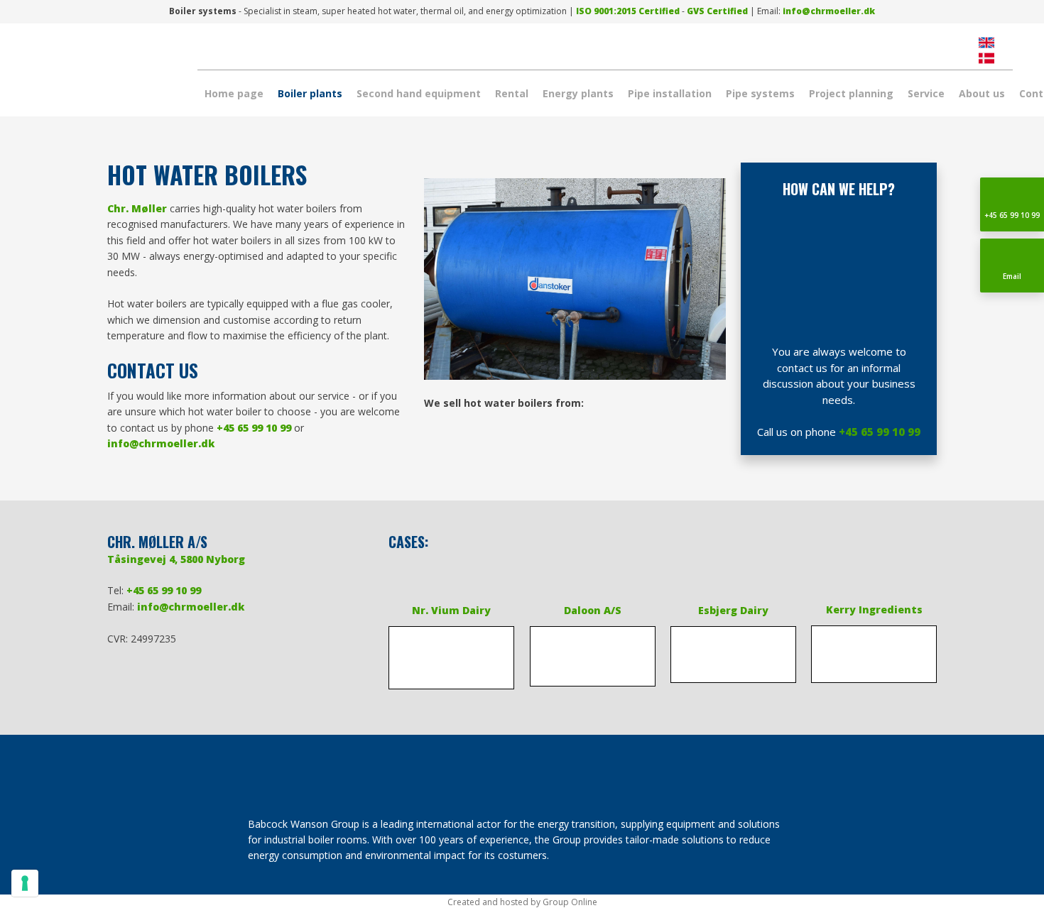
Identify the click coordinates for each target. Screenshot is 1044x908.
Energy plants (578, 93)
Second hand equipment (419, 93)
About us (982, 93)
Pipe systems (760, 93)
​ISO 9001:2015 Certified (628, 11)
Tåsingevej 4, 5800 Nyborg (176, 559)
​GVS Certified (717, 11)
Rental (511, 93)
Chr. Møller (137, 208)
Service (926, 93)
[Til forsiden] (92, 74)
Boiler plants (310, 93)
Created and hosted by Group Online (522, 902)
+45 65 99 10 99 (254, 427)
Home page (234, 93)
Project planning (851, 93)
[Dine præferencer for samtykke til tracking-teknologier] (24, 883)
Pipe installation (670, 93)
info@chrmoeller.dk (829, 11)
